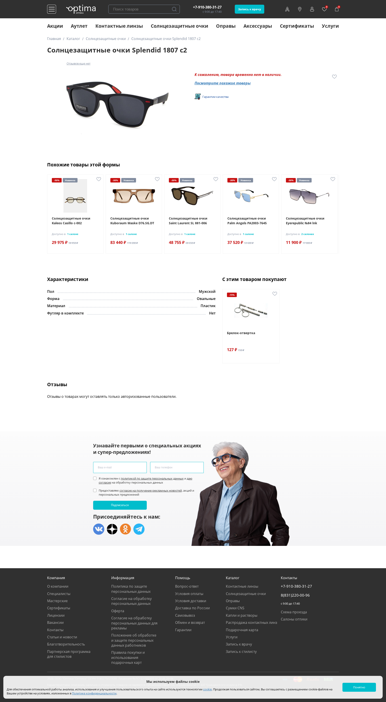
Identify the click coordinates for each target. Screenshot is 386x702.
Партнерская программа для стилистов (68, 654)
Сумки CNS (235, 608)
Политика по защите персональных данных (131, 589)
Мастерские (57, 600)
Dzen (112, 529)
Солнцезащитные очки (179, 26)
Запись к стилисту (241, 651)
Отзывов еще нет (78, 63)
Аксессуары (257, 26)
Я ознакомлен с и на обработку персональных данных (145, 480)
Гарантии (183, 629)
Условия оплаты (189, 593)
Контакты (55, 629)
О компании (57, 586)
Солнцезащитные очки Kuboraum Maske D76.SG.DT (132, 220)
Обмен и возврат (190, 622)
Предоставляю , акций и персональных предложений (146, 492)
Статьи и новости (62, 637)
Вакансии (55, 622)
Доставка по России (192, 608)
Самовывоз (185, 615)
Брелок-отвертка (241, 333)
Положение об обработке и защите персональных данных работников (133, 640)
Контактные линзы (119, 26)
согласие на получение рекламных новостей (151, 490)
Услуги (330, 26)
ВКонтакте (98, 529)
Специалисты (58, 593)
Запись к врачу (249, 9)
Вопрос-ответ (187, 586)
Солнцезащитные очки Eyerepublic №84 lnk (305, 220)
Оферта (117, 610)
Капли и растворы (241, 615)
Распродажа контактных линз (251, 622)
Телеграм (139, 529)
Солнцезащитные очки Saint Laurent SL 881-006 (188, 220)
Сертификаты (297, 26)
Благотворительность (66, 644)
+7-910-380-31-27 (207, 7)
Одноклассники (125, 529)
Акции (55, 26)
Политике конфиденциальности (94, 693)
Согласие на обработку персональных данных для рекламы (134, 623)
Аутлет (79, 26)
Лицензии (56, 615)
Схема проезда (294, 612)
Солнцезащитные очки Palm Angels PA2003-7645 (247, 220)
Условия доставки (190, 600)
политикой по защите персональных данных (152, 478)
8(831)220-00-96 (295, 595)
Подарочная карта (242, 629)
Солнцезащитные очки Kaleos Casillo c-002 (71, 220)
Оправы (226, 26)
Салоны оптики (294, 619)
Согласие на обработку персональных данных (131, 601)
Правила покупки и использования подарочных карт (128, 657)
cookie (207, 689)
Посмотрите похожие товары (223, 83)
